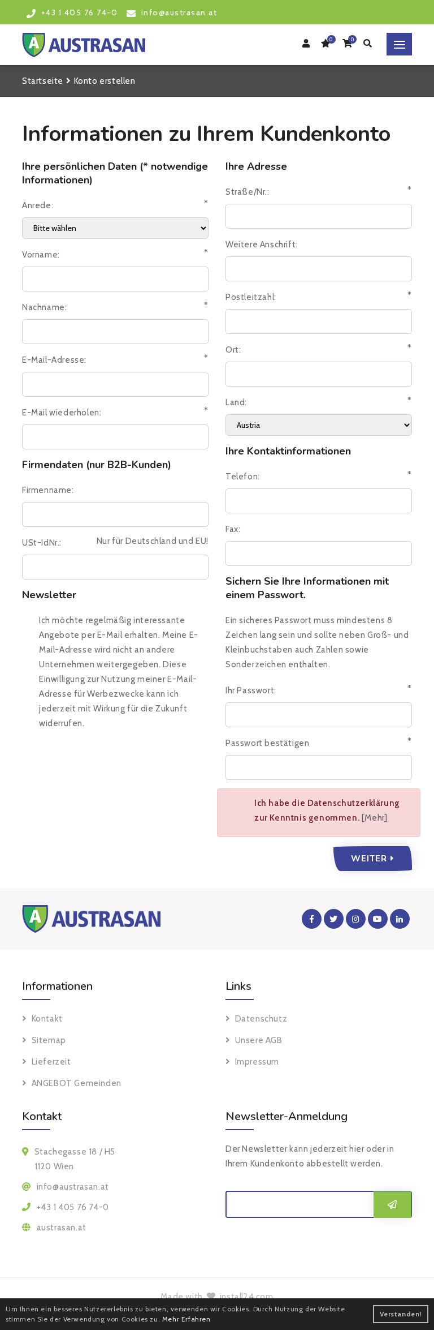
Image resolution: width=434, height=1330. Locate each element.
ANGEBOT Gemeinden (76, 1083)
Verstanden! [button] (401, 1314)
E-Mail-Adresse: (54, 360)
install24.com (245, 1297)
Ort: (233, 350)
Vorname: (41, 255)
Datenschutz (261, 1019)
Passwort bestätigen (267, 743)
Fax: (232, 529)
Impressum (257, 1062)
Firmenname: (48, 490)
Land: (236, 402)
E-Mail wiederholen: (61, 412)
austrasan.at (61, 1227)
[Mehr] (375, 818)
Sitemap (49, 1040)
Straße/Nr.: (247, 192)
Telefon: (242, 476)
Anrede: (37, 205)
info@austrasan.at (73, 1187)
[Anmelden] (392, 1204)
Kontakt (47, 1019)
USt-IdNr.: (42, 543)
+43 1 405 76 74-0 (73, 1207)
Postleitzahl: (250, 297)
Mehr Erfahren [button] (186, 1319)
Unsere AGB (259, 1040)
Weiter (373, 858)
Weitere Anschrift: (261, 244)
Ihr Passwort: (250, 690)
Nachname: (44, 307)
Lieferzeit (51, 1062)
